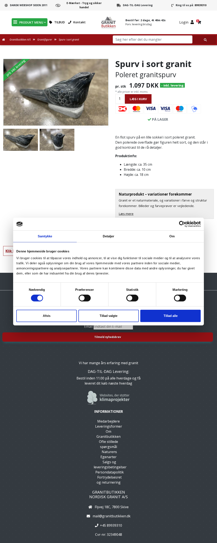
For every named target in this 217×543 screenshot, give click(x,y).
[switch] (85, 298)
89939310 (200, 5)
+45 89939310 (111, 525)
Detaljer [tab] (108, 236)
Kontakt (79, 22)
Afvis (46, 316)
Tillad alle (171, 316)
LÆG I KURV (138, 99)
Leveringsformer (108, 426)
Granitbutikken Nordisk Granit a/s (108, 494)
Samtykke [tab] (45, 236)
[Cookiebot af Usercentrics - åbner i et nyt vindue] (182, 224)
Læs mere (126, 213)
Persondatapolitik (109, 472)
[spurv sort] (57, 140)
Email (88, 326)
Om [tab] (172, 236)
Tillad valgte (108, 316)
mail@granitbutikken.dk (112, 516)
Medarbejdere (108, 421)
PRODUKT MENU (31, 22)
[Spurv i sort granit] (55, 92)
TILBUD (59, 22)
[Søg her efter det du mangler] (204, 39)
